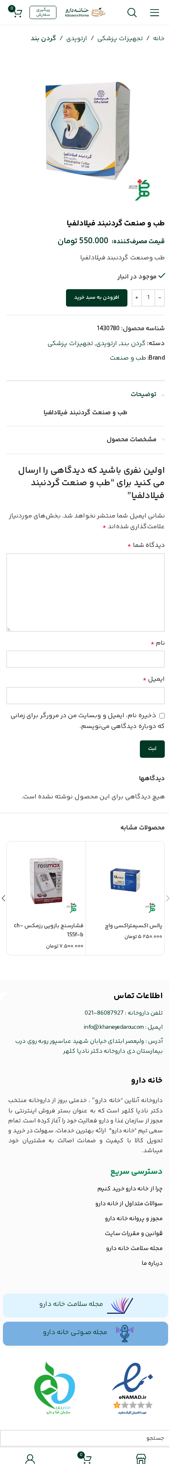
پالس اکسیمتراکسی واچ (133, 926)
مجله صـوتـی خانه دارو (75, 1332)
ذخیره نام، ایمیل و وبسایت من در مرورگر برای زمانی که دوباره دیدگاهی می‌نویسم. (87, 721)
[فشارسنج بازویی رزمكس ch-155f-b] (46, 881)
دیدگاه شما (146, 545)
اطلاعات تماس (138, 996)
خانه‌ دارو (147, 1080)
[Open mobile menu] (155, 12)
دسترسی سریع (136, 1171)
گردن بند (43, 39)
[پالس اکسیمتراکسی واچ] (125, 881)
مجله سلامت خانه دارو (71, 1304)
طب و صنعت (128, 358)
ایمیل (154, 679)
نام (158, 643)
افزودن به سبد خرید (96, 297)
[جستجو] (132, 12)
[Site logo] (85, 12)
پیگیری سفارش (43, 12)
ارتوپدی (76, 39)
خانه (159, 39)
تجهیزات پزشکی (119, 39)
